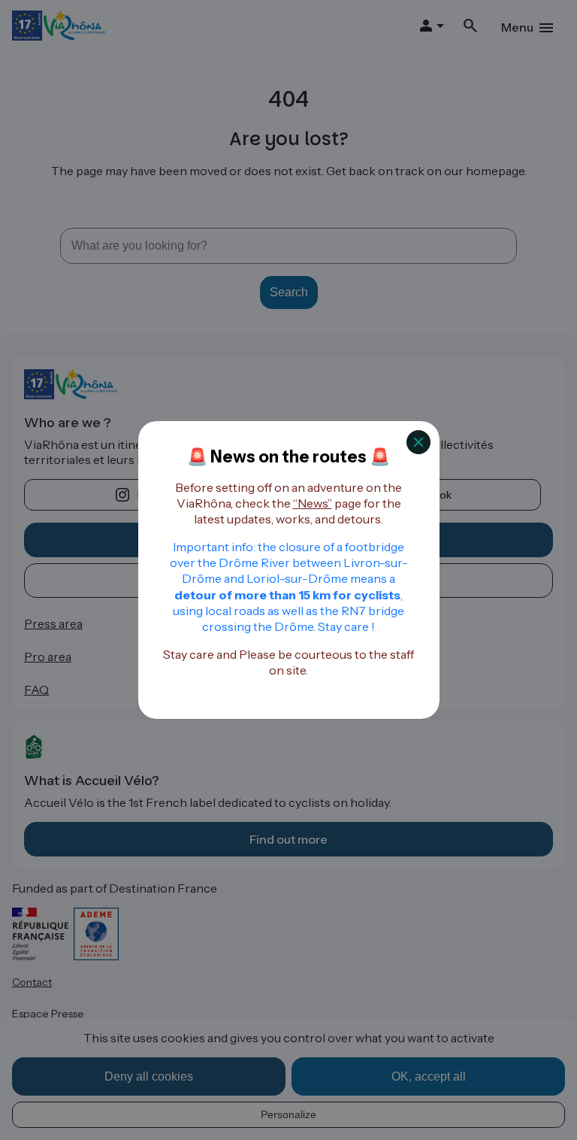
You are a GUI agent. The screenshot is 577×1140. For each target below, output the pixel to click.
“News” (312, 503)
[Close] (418, 442)
